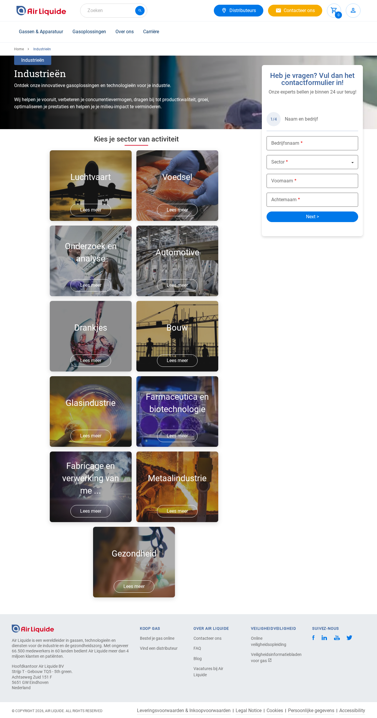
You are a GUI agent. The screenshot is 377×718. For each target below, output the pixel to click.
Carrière (151, 31)
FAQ (197, 648)
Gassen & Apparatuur (41, 31)
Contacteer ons (207, 638)
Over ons (124, 31)
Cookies (275, 710)
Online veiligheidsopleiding (268, 641)
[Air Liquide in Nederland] (41, 10)
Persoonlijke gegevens (311, 710)
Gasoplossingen (89, 31)
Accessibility (352, 710)
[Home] (33, 628)
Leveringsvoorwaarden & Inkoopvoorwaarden (184, 710)
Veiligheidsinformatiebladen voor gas (271, 657)
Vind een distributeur (159, 648)
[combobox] (113, 11)
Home (19, 49)
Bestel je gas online (157, 638)
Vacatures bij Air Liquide (208, 671)
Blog (198, 658)
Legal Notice (249, 710)
